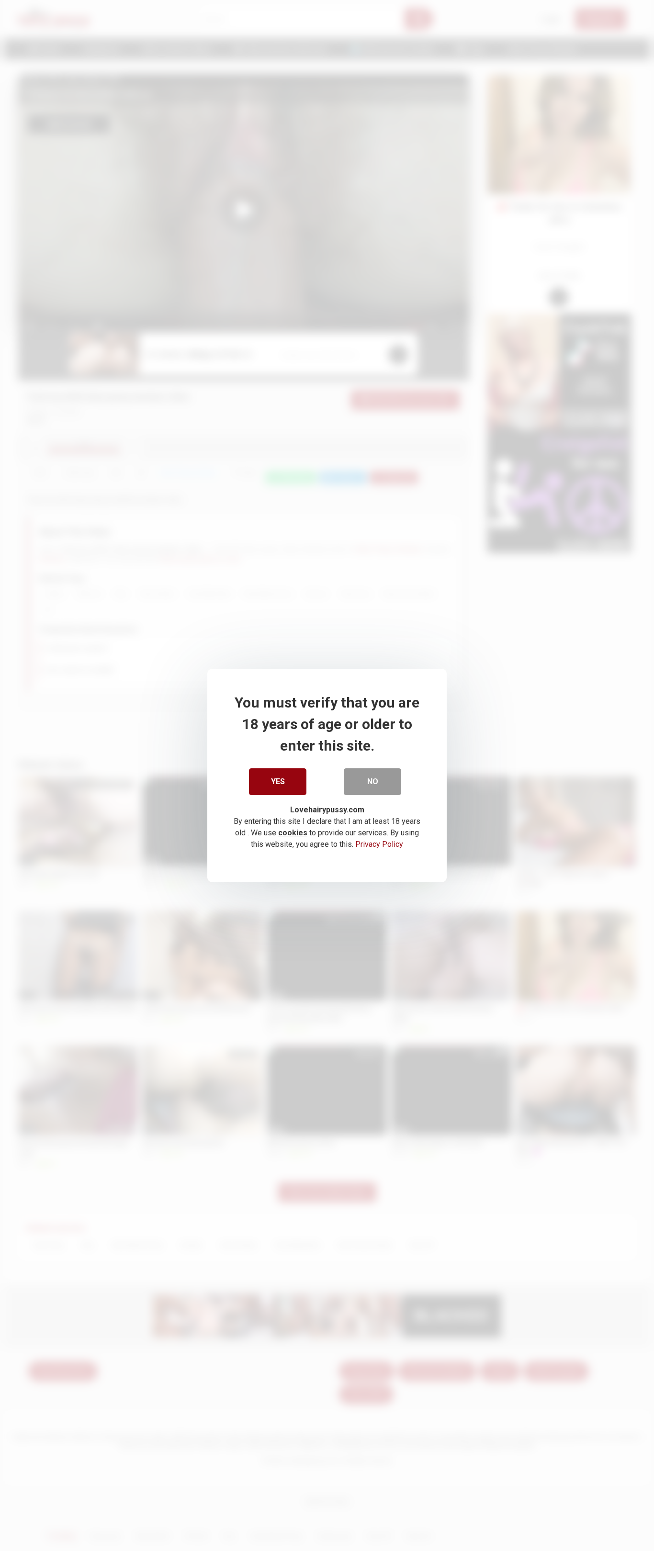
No (372, 781)
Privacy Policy (379, 844)
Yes (278, 781)
